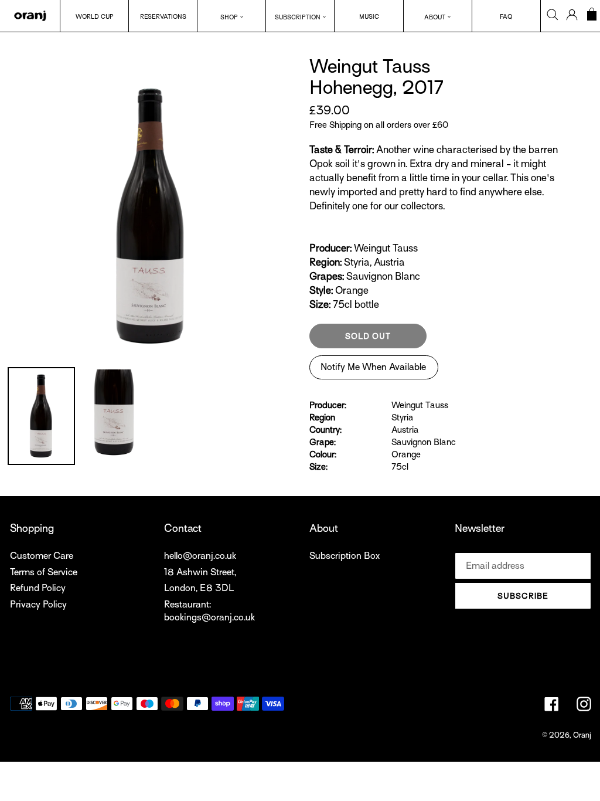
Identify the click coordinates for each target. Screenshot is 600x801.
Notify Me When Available (373, 367)
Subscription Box (344, 556)
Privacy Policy (38, 604)
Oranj (582, 735)
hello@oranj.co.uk (200, 556)
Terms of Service (43, 572)
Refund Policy (38, 588)
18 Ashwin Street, (200, 572)
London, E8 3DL (199, 588)
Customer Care (41, 556)
